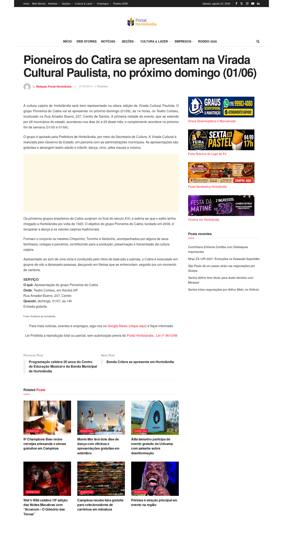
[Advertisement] (101, 183)
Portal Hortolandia (140, 335)
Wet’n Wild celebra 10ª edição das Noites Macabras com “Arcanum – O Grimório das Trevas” (45, 507)
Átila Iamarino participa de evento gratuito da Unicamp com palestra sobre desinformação (152, 446)
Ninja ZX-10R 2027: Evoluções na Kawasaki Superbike (224, 259)
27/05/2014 (85, 86)
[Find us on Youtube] (252, 3)
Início (26, 3)
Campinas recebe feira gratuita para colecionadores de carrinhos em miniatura (100, 505)
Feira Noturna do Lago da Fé (207, 154)
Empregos (103, 3)
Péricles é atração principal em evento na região (154, 502)
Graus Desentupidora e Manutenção (212, 121)
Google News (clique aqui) (127, 325)
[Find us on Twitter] (241, 3)
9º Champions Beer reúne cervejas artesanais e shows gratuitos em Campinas (44, 444)
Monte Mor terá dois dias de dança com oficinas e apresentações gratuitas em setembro (98, 446)
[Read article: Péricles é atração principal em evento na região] (155, 479)
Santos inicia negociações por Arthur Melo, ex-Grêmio (223, 289)
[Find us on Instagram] (247, 3)
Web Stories (39, 3)
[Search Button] (258, 41)
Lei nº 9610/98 (166, 335)
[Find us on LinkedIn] (258, 3)
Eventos (102, 86)
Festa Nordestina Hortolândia (207, 186)
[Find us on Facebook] (236, 3)
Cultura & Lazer (83, 3)
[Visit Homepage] (141, 21)
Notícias (52, 3)
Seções (66, 3)
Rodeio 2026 (120, 3)
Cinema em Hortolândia (203, 219)
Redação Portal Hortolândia (53, 86)
